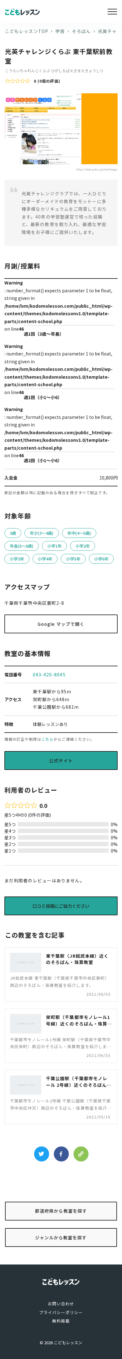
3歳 (13, 533)
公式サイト (61, 760)
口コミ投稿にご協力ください (61, 906)
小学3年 (17, 559)
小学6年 (101, 559)
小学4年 (45, 559)
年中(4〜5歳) (79, 533)
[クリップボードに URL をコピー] (81, 1153)
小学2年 (82, 546)
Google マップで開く (61, 624)
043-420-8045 (49, 674)
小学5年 (73, 559)
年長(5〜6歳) (21, 546)
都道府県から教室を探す (61, 1211)
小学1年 (54, 546)
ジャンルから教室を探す (61, 1237)
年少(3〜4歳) (41, 533)
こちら (47, 739)
